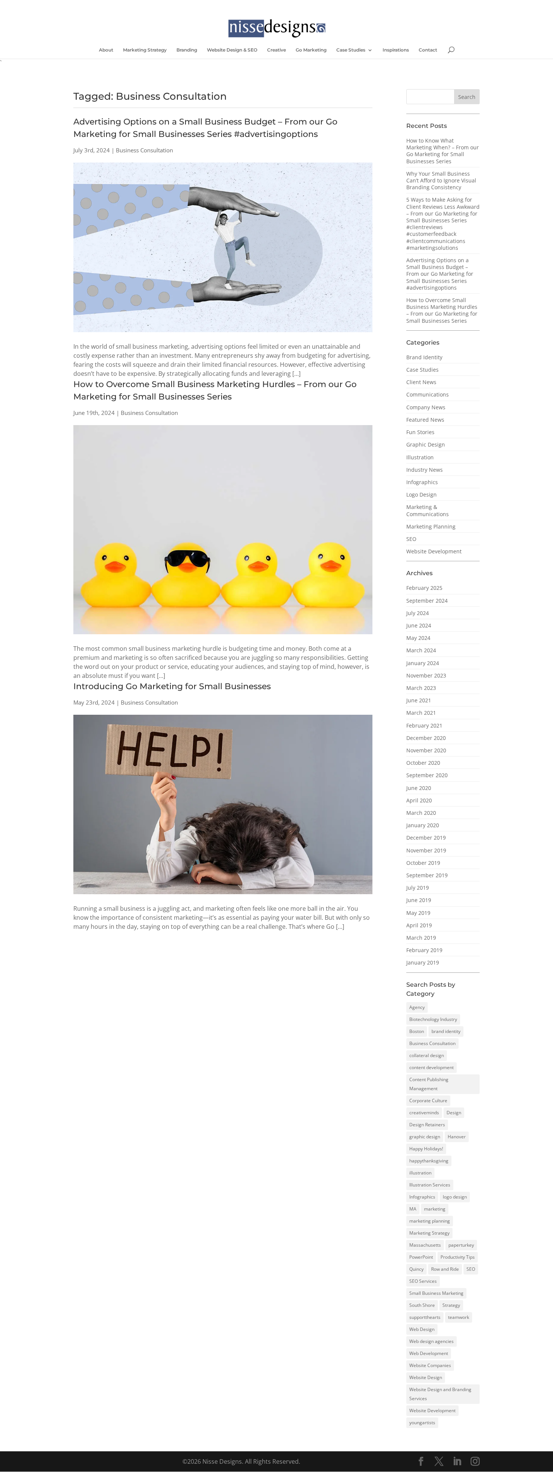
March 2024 (421, 650)
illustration (420, 1173)
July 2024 (417, 613)
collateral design (426, 1055)
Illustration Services (429, 1185)
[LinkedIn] (204, 5)
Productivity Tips (458, 1257)
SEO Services (423, 1281)
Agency (417, 1007)
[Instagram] (214, 5)
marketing (434, 1209)
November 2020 (426, 750)
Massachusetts (425, 1245)
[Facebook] (182, 5)
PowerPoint (421, 1257)
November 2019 (426, 850)
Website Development (434, 551)
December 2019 (426, 837)
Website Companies (430, 1365)
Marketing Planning (431, 526)
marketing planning (429, 1221)
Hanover (457, 1136)
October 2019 (423, 862)
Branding (186, 50)
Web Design (421, 1329)
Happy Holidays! (426, 1148)
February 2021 (424, 725)
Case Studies (350, 50)
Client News (421, 382)
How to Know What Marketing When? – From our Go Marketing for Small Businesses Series (442, 151)
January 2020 (422, 825)
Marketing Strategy (145, 50)
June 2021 (418, 700)
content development (431, 1067)
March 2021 (421, 712)
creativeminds (424, 1112)
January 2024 (422, 663)
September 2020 (427, 775)
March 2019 (421, 937)
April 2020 (419, 800)
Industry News (424, 469)
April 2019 (419, 925)
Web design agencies (431, 1341)
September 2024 (427, 600)
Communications (427, 394)
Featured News (425, 419)
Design (454, 1112)
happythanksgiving (428, 1161)
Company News (425, 407)
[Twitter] (193, 5)
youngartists (422, 1422)
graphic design (424, 1136)
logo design (455, 1197)
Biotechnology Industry (433, 1019)
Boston (416, 1031)
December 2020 (426, 737)
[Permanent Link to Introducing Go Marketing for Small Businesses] (222, 899)
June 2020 (418, 787)
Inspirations (396, 50)
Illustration (420, 457)
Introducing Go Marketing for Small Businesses (172, 686)
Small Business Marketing (436, 1293)
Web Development (428, 1353)
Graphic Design (425, 444)
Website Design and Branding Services (440, 1394)
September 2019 (427, 875)
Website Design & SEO (232, 50)
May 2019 (418, 912)
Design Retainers (427, 1124)
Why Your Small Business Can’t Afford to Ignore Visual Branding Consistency (441, 180)
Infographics (422, 482)
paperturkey (461, 1245)
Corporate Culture (428, 1100)
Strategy (451, 1305)
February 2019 (424, 950)
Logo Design (421, 494)
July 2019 (417, 887)
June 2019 (418, 900)
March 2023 (421, 687)
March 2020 (421, 812)
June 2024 (418, 625)
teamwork (458, 1317)
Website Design (425, 1377)
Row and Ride (445, 1269)
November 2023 (426, 675)
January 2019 (422, 962)
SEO (411, 538)
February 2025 (424, 587)
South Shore (422, 1305)
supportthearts (425, 1317)
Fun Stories (420, 432)
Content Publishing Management (428, 1084)
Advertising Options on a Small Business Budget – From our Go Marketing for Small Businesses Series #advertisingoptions (439, 274)
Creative (276, 50)
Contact (428, 50)
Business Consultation (432, 1043)
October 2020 (423, 762)
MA (412, 1209)
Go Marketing (311, 50)
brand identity (445, 1031)
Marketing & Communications (427, 510)
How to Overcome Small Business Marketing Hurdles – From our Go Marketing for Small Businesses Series (441, 310)
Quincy (416, 1269)
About (106, 50)
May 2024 (418, 637)
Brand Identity (424, 357)
